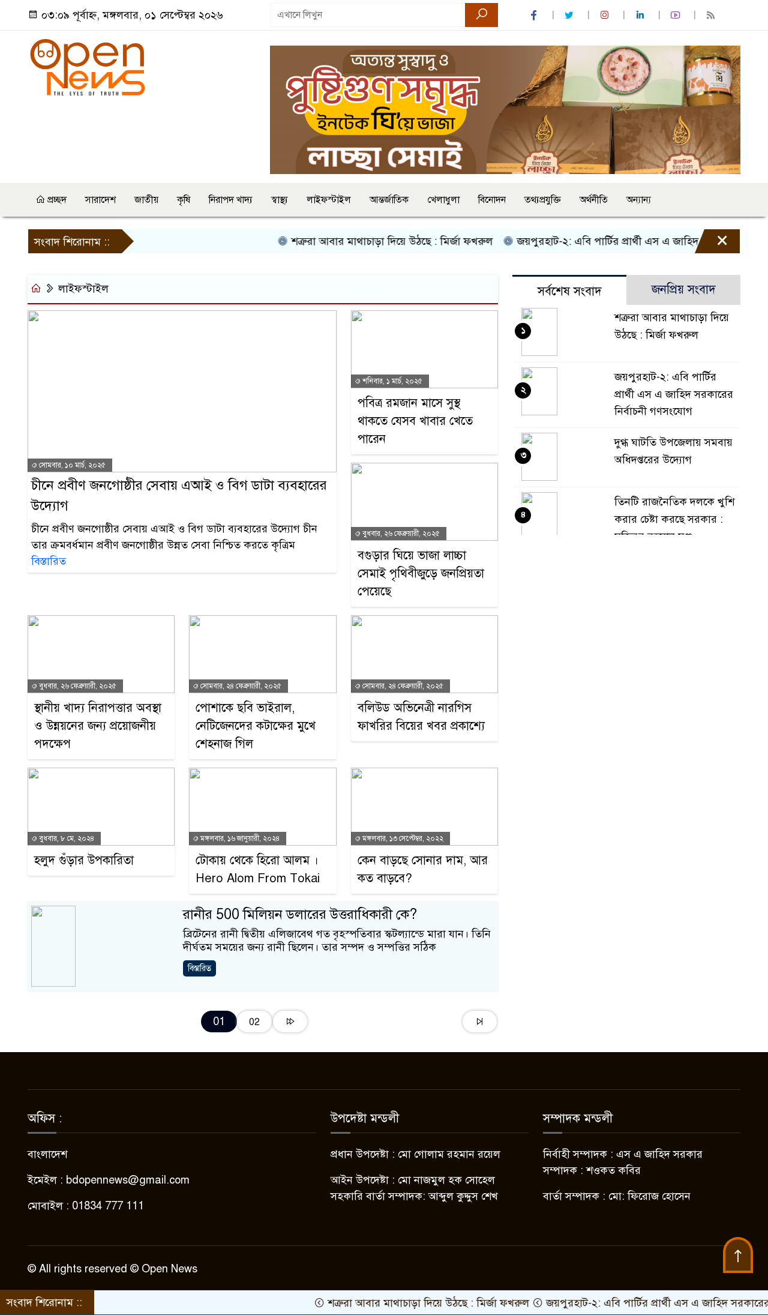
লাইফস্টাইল (329, 200)
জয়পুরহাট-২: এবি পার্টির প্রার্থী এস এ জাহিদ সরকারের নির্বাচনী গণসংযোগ (673, 394)
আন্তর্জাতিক (389, 200)
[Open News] (88, 66)
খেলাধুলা (443, 200)
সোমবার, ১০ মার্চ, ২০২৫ (71, 465)
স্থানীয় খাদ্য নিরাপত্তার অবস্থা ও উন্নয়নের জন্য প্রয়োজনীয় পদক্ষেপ (97, 725)
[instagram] (606, 15)
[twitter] (570, 15)
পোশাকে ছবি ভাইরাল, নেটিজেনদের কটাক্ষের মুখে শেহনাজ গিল (256, 725)
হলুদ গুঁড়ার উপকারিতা (84, 860)
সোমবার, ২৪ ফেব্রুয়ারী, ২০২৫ (240, 686)
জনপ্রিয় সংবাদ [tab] (684, 289)
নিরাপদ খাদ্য (231, 200)
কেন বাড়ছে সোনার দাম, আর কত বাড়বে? (423, 869)
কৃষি (183, 200)
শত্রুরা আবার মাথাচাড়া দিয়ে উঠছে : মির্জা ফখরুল (363, 241)
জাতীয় (146, 200)
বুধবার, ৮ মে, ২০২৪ (65, 838)
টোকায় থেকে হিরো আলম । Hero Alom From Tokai (258, 869)
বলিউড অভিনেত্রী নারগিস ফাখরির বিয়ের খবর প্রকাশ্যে (421, 716)
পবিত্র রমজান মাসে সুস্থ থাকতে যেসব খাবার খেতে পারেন (415, 421)
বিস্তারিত (48, 561)
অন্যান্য (638, 200)
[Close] (711, 244)
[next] (290, 1022)
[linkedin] (641, 15)
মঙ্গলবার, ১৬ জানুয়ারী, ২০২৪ (239, 838)
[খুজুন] (481, 15)
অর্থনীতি (594, 200)
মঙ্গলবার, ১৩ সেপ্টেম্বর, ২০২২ (402, 838)
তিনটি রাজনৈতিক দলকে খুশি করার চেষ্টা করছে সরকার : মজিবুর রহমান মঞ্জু (674, 519)
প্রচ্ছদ (56, 200)
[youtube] (677, 15)
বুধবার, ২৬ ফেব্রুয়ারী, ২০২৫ (400, 533)
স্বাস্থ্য (279, 200)
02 (254, 1022)
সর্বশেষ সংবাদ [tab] (570, 291)
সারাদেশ (100, 200)
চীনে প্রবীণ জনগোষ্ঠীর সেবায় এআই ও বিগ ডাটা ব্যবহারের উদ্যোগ (179, 496)
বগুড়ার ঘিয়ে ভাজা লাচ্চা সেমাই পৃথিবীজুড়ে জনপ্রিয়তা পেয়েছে (421, 573)
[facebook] (535, 15)
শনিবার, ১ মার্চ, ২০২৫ (391, 381)
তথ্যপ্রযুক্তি (542, 200)
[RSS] (712, 15)
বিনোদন (492, 200)
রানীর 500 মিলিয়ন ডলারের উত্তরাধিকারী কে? (300, 914)
